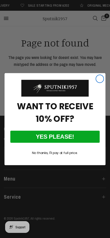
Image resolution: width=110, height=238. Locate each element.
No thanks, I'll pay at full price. (55, 152)
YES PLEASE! (55, 136)
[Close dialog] (100, 79)
